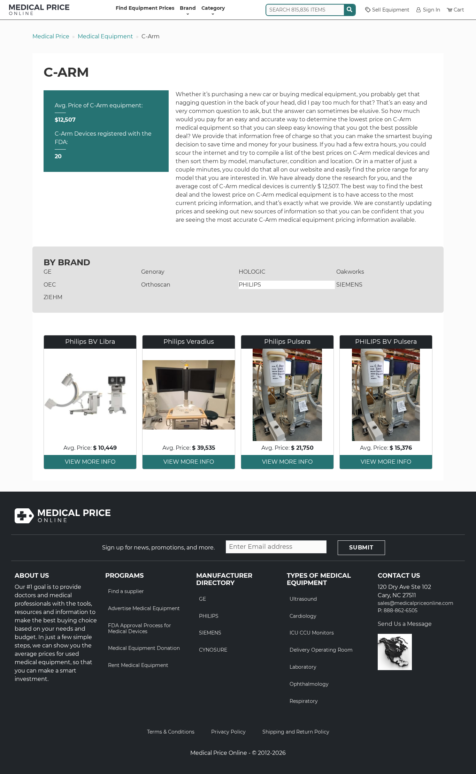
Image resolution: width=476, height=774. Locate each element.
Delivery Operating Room (321, 650)
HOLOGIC (252, 271)
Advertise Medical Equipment (144, 608)
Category (213, 8)
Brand (188, 8)
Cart (459, 10)
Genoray (152, 271)
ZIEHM (53, 297)
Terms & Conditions (170, 732)
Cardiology (303, 616)
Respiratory (304, 701)
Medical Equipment (105, 36)
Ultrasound (303, 599)
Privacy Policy (228, 732)
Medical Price (50, 36)
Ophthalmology (309, 684)
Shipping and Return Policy (295, 732)
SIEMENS (349, 284)
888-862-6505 (400, 611)
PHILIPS (250, 284)
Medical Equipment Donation (144, 648)
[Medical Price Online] (39, 10)
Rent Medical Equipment (138, 665)
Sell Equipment (390, 10)
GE (48, 271)
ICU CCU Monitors (312, 633)
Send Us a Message (405, 624)
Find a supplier (126, 591)
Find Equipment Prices (145, 8)
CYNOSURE (213, 650)
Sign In (431, 10)
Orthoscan (155, 284)
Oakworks (350, 271)
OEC (50, 284)
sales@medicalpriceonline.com (415, 603)
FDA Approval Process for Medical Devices (139, 628)
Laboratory (303, 667)
